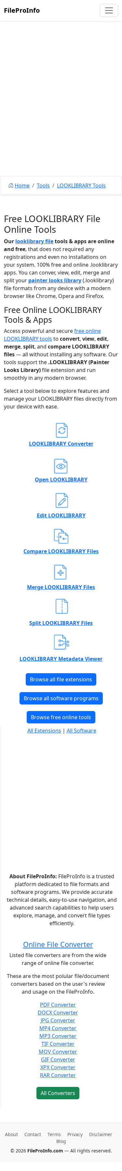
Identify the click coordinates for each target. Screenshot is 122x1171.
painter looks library (54, 280)
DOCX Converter (58, 1012)
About (11, 1134)
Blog (61, 1141)
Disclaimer (100, 1134)
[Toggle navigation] (109, 10)
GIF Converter (58, 1059)
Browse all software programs (61, 698)
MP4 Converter (57, 1028)
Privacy (75, 1134)
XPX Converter (57, 1067)
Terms (54, 1134)
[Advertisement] (61, 113)
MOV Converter (58, 1051)
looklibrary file (34, 241)
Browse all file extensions (61, 679)
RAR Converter (58, 1075)
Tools (43, 185)
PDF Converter (58, 1004)
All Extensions (44, 730)
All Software (81, 730)
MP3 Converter (57, 1036)
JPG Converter (58, 1020)
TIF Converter (58, 1043)
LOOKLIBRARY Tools (81, 185)
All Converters (58, 1093)
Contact (32, 1134)
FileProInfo (22, 10)
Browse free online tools (61, 717)
